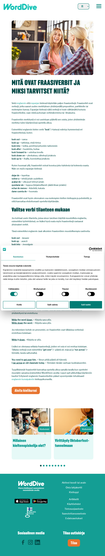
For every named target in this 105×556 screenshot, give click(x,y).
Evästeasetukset (74, 518)
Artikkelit (74, 499)
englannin (21, 103)
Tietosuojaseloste (74, 508)
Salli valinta (52, 305)
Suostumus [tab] (18, 257)
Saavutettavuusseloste (74, 513)
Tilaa (74, 542)
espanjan (35, 103)
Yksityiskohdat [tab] (52, 257)
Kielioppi (74, 492)
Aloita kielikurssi (26, 390)
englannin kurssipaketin (23, 379)
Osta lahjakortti (74, 487)
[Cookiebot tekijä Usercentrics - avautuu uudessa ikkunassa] (91, 249)
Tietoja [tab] (87, 257)
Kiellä (19, 305)
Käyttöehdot (74, 504)
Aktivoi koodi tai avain (74, 482)
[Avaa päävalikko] (98, 6)
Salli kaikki (86, 305)
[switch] (39, 294)
